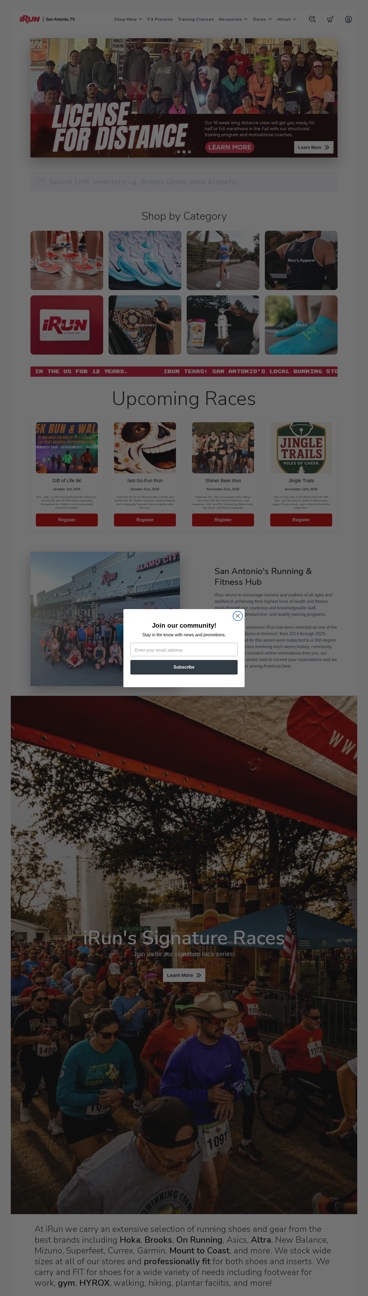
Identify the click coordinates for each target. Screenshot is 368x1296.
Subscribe (184, 667)
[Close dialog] (237, 616)
